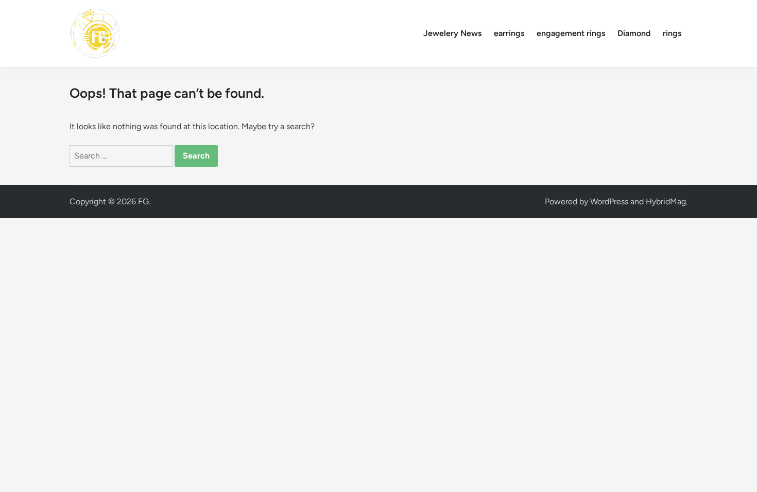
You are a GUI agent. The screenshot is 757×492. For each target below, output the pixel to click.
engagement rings (571, 33)
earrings (509, 33)
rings (672, 33)
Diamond (633, 33)
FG (143, 201)
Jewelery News (452, 33)
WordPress (609, 201)
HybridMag (666, 201)
